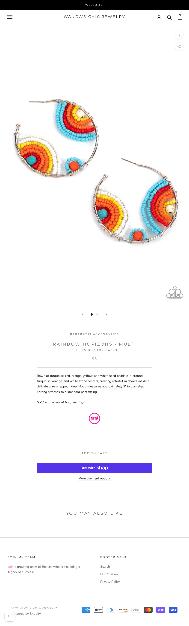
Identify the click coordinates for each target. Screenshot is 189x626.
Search (105, 566)
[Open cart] (180, 17)
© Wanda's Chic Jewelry (35, 607)
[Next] (106, 314)
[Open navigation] (9, 17)
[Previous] (82, 314)
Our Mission (109, 574)
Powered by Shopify (26, 614)
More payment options (94, 478)
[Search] (169, 16)
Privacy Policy (110, 582)
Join (11, 567)
